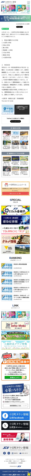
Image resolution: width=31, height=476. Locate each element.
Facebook (4, 453)
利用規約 (21, 463)
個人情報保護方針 (12, 463)
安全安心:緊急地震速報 (20, 264)
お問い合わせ (25, 453)
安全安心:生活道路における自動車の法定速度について (21, 281)
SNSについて (16, 461)
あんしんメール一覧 (15, 193)
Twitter (8, 453)
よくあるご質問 (7, 461)
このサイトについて (10, 459)
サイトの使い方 (20, 459)
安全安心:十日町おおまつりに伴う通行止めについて (21, 273)
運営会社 (23, 461)
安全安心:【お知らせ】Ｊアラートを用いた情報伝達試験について (21, 297)
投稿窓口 (16, 453)
